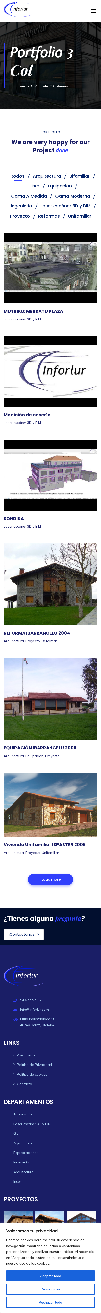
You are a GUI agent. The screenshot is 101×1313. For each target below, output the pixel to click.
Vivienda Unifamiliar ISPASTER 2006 (45, 845)
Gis (15, 1133)
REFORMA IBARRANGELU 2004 (37, 633)
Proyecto (32, 641)
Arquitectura (14, 641)
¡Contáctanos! (22, 934)
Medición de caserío (27, 415)
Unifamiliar (50, 852)
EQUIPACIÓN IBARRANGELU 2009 (40, 748)
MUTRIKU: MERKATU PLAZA (33, 311)
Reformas (50, 641)
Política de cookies (32, 1074)
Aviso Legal (26, 1055)
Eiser (17, 1181)
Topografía (22, 1114)
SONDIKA (14, 518)
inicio (24, 86)
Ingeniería (21, 1162)
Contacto (24, 1084)
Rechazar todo (50, 1302)
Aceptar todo (50, 1276)
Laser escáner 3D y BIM (22, 319)
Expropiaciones (25, 1152)
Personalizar (50, 1289)
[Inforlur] (18, 9)
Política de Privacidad (34, 1064)
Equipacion (34, 756)
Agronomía (22, 1143)
